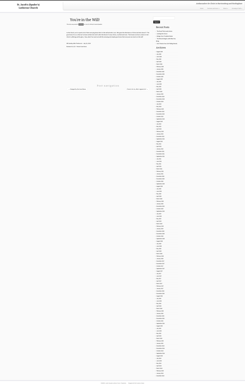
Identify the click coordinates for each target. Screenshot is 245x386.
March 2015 (159, 338)
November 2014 (160, 348)
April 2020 (158, 196)
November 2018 (160, 233)
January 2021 (159, 174)
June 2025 (159, 84)
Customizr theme (140, 383)
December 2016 (160, 291)
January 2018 (159, 258)
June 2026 (159, 56)
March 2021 (159, 169)
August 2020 (159, 186)
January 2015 (159, 343)
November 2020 (160, 179)
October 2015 (159, 321)
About (225, 8)
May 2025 (158, 86)
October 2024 (159, 101)
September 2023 (160, 119)
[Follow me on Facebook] (68, 4)
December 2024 (160, 96)
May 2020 (158, 194)
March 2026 (159, 64)
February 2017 (160, 286)
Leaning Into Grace (162, 34)
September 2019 (160, 211)
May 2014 (158, 363)
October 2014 (159, 351)
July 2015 (158, 328)
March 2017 (159, 283)
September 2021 (160, 156)
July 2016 (158, 298)
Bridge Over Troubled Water (165, 36)
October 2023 (159, 116)
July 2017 (158, 273)
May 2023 (158, 126)
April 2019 (158, 221)
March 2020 (159, 199)
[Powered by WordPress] (127, 382)
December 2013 (160, 376)
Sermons (81, 24)
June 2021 (159, 161)
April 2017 (158, 281)
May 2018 (158, 248)
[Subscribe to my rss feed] (66, 4)
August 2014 (159, 356)
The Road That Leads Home (164, 31)
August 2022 (159, 141)
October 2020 (159, 181)
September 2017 (160, 268)
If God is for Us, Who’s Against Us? (137, 89)
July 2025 (158, 81)
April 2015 (158, 336)
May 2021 (158, 164)
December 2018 (160, 231)
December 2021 (160, 151)
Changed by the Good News (77, 89)
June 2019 (159, 216)
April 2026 (158, 61)
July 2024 (158, 104)
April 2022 (158, 146)
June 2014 (159, 361)
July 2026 (158, 54)
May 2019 (158, 219)
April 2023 (158, 129)
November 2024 (160, 99)
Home (201, 8)
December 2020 (160, 176)
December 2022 (160, 136)
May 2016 (158, 303)
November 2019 (160, 206)
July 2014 (158, 358)
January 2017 (159, 288)
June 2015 (159, 331)
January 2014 (159, 373)
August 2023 (159, 121)
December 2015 (160, 316)
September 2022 (160, 139)
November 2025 (160, 74)
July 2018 (158, 243)
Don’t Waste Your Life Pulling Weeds (167, 43)
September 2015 (160, 323)
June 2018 (159, 246)
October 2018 (159, 236)
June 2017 (159, 276)
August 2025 (159, 79)
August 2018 (159, 241)
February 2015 (160, 341)
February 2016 (160, 311)
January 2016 (159, 313)
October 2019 (159, 209)
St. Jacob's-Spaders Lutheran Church (112, 383)
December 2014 (160, 346)
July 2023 (158, 124)
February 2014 (160, 371)
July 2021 (158, 159)
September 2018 (160, 238)
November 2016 (160, 293)
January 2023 (159, 134)
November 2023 (160, 114)
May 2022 (158, 144)
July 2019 (158, 214)
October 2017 (159, 266)
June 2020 (159, 191)
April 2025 (158, 89)
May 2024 (158, 106)
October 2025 (159, 76)
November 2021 (160, 154)
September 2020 (160, 184)
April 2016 (158, 306)
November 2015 (160, 318)
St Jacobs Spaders (97, 24)
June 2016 (159, 301)
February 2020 (160, 201)
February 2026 (160, 66)
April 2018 (158, 251)
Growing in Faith (236, 8)
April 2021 (158, 166)
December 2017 (160, 261)
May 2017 (158, 278)
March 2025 (159, 91)
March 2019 (159, 224)
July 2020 (158, 189)
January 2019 (159, 228)
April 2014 (158, 366)
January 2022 (159, 149)
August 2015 (159, 326)
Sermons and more (212, 8)
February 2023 (160, 131)
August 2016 (159, 296)
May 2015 (158, 333)
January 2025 (159, 94)
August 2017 (159, 271)
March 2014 (159, 368)
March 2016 (159, 308)
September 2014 (160, 353)
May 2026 (158, 59)
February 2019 (160, 226)
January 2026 (159, 69)
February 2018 (160, 256)
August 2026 (159, 51)
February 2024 (160, 109)
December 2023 (160, 111)
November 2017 (160, 263)
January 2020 (159, 204)
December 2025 (160, 71)
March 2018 (159, 253)
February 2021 (160, 171)
